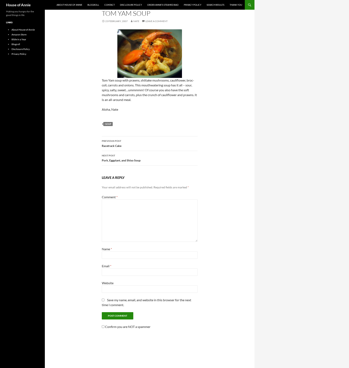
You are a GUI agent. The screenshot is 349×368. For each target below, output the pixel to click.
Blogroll (93, 4)
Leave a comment (156, 21)
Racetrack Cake (111, 143)
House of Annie (18, 5)
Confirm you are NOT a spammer (127, 327)
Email (106, 266)
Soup (108, 124)
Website (108, 283)
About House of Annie (69, 4)
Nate (136, 21)
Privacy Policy (192, 4)
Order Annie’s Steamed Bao (163, 4)
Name (107, 249)
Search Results (215, 4)
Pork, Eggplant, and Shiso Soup (121, 158)
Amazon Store (19, 34)
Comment (110, 197)
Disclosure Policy (131, 4)
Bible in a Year (19, 39)
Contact (109, 4)
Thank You (236, 4)
